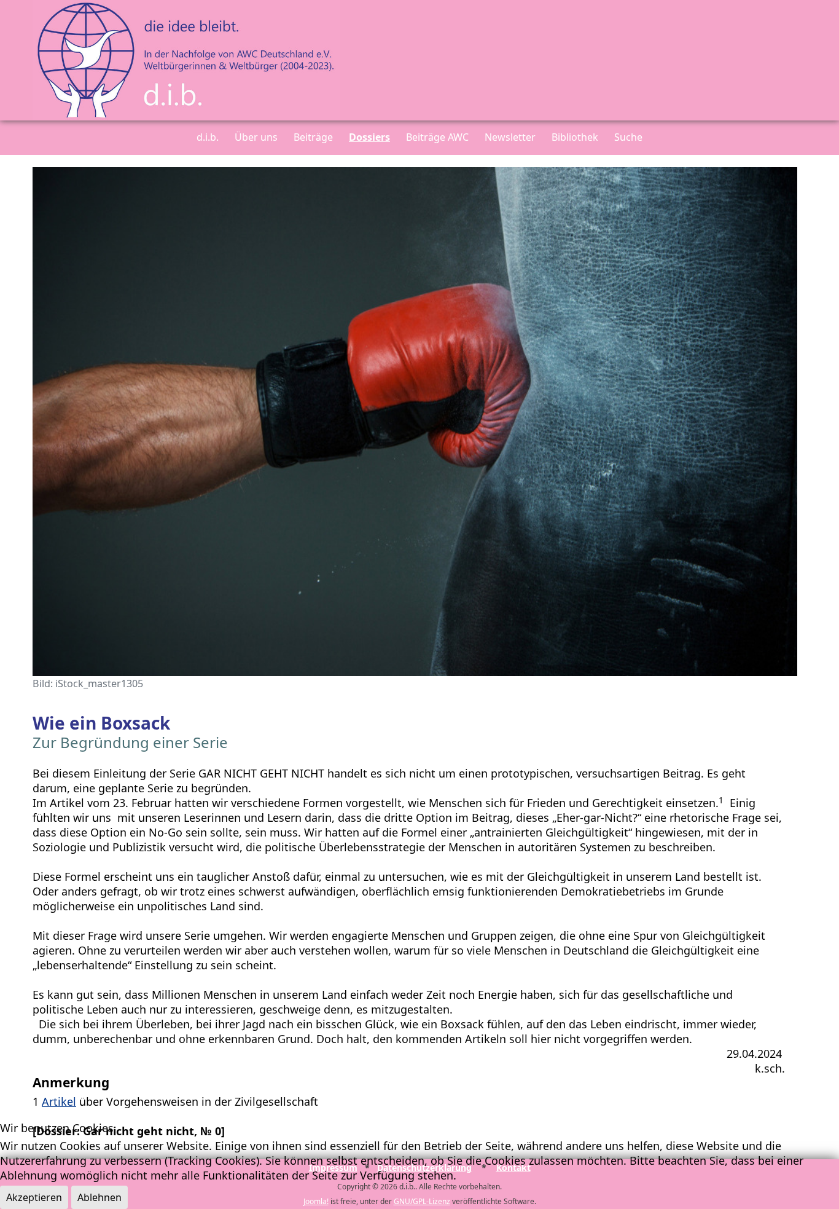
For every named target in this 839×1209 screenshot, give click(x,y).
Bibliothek (575, 137)
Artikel (59, 1101)
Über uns (256, 137)
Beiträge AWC (437, 137)
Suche (628, 137)
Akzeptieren (34, 1197)
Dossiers (369, 137)
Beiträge (313, 137)
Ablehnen (99, 1197)
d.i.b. (208, 137)
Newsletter (510, 137)
